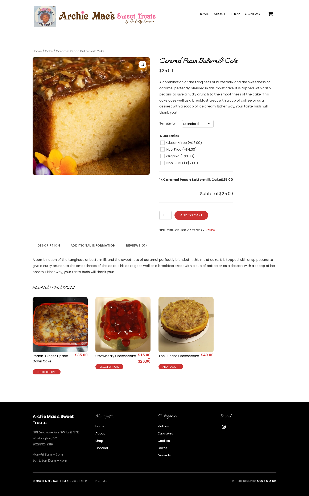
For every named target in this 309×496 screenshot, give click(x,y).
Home (203, 13)
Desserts (164, 455)
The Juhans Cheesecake (178, 356)
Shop (235, 13)
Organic (180, 156)
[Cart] (270, 14)
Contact (253, 13)
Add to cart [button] (170, 367)
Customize (169, 135)
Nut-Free (181, 149)
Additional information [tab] (93, 245)
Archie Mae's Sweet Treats (53, 481)
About (220, 13)
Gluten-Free (184, 142)
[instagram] (224, 427)
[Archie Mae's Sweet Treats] (96, 26)
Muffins (163, 426)
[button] (142, 64)
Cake (49, 51)
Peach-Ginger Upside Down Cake (50, 359)
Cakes (162, 448)
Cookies (164, 441)
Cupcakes (165, 433)
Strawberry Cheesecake (115, 356)
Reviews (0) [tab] (136, 245)
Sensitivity (167, 123)
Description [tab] (48, 245)
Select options (46, 372)
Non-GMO (182, 163)
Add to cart (191, 215)
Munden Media (266, 481)
